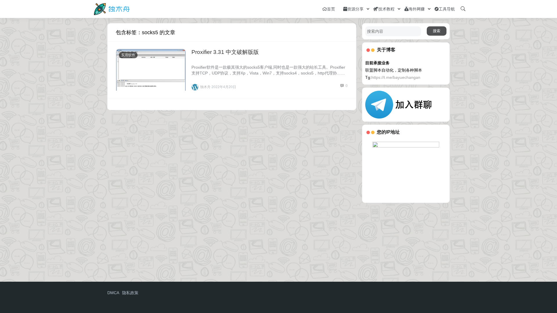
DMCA (113, 292)
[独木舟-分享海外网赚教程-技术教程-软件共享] (112, 8)
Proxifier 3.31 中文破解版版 (225, 52)
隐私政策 (130, 292)
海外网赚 (416, 9)
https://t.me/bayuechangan (395, 77)
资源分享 (355, 9)
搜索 (436, 31)
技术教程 (386, 9)
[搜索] (463, 9)
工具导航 (447, 9)
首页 (331, 9)
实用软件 (128, 55)
